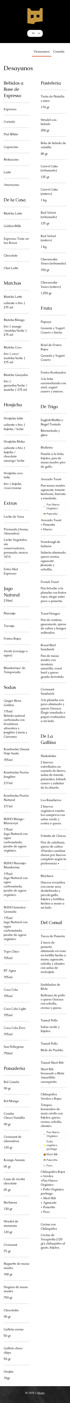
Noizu (40, 1393)
